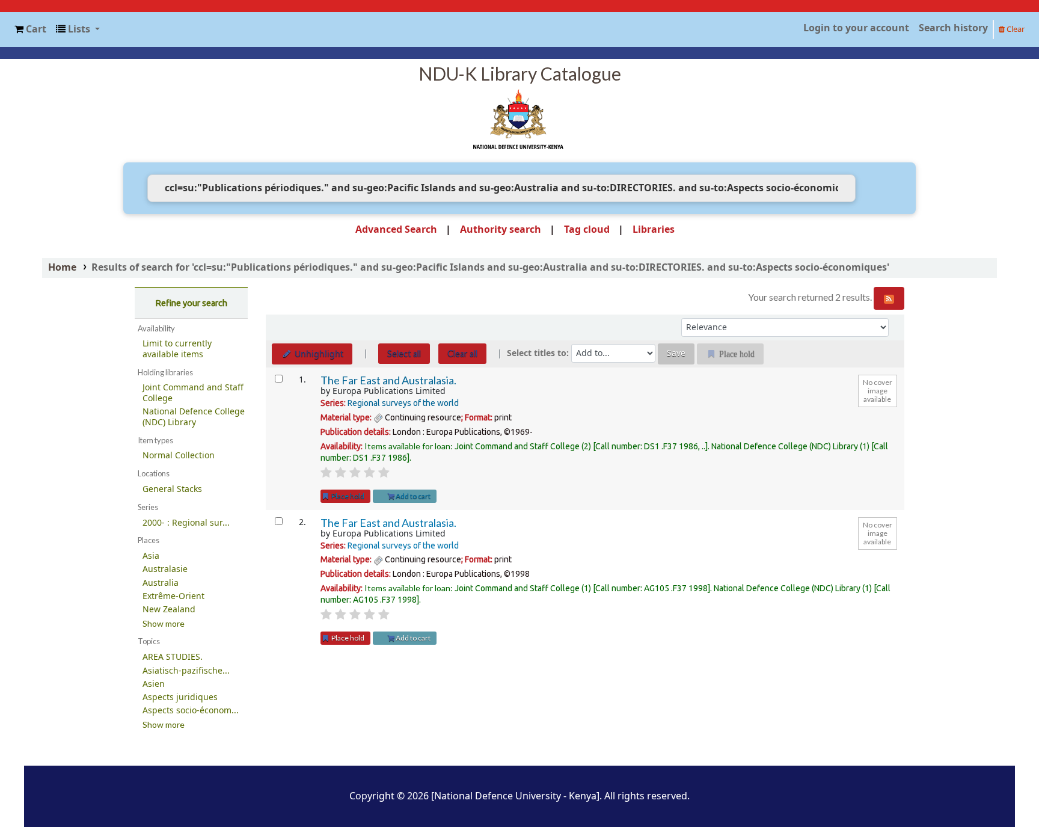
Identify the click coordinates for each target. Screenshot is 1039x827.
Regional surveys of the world (403, 403)
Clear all (462, 353)
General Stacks (172, 489)
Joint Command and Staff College (193, 393)
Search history (953, 28)
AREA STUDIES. (173, 657)
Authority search (500, 230)
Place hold (347, 495)
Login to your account (856, 28)
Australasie (165, 569)
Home (62, 267)
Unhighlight (317, 354)
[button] (30, 30)
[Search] (874, 188)
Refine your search (191, 303)
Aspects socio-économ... (191, 710)
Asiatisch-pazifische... (186, 671)
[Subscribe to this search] (889, 298)
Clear (1015, 29)
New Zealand (169, 609)
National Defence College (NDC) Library (194, 417)
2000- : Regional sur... (186, 523)
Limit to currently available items (177, 349)
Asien (154, 684)
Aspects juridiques (180, 697)
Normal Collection (179, 455)
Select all (404, 353)
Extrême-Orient (173, 596)
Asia (151, 556)
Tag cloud (587, 230)
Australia (161, 583)
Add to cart (412, 495)
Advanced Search (396, 230)
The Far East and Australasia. (388, 380)
